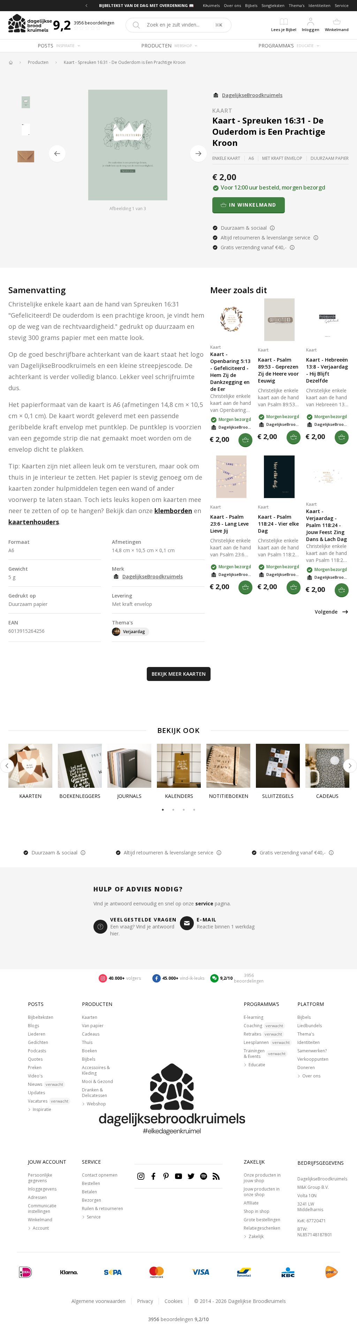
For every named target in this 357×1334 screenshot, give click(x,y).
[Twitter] (191, 1176)
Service (342, 5)
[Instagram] (140, 1176)
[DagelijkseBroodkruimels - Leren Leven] (10, 62)
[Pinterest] (165, 1176)
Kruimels (211, 5)
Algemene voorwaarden (98, 1301)
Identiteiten (320, 5)
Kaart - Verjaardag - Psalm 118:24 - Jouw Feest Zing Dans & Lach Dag (326, 525)
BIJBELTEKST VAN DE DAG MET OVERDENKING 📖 (146, 5)
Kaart (222, 110)
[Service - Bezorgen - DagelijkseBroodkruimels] (331, 1272)
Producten (38, 62)
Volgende (326, 611)
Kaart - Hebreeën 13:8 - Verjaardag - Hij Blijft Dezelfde (327, 370)
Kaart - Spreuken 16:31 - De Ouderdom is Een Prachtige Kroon (124, 62)
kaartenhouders (33, 522)
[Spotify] (203, 1176)
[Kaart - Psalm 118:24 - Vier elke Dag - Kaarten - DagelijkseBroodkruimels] (279, 476)
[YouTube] (178, 1176)
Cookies (174, 1301)
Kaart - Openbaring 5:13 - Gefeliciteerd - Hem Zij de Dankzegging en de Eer (230, 371)
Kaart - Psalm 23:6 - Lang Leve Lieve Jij (229, 523)
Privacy (145, 1301)
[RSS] (216, 1176)
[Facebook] (153, 1176)
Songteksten (272, 5)
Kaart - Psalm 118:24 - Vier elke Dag (278, 523)
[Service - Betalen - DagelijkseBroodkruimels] (25, 1272)
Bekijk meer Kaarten (179, 673)
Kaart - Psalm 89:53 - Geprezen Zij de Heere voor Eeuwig (278, 370)
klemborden (173, 510)
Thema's (296, 5)
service (204, 903)
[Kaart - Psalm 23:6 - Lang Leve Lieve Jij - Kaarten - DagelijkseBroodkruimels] (231, 476)
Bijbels (251, 5)
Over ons (232, 5)
